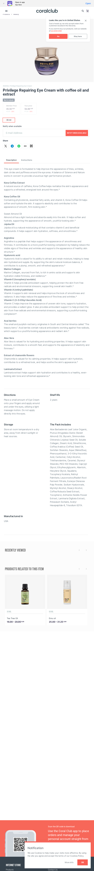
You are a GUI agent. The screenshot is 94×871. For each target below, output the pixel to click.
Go (58, 36)
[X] (5, 146)
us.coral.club (56, 31)
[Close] (3, 3)
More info (69, 862)
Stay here (78, 36)
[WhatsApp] (18, 146)
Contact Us (53, 870)
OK (82, 862)
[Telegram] (12, 146)
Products (10, 870)
